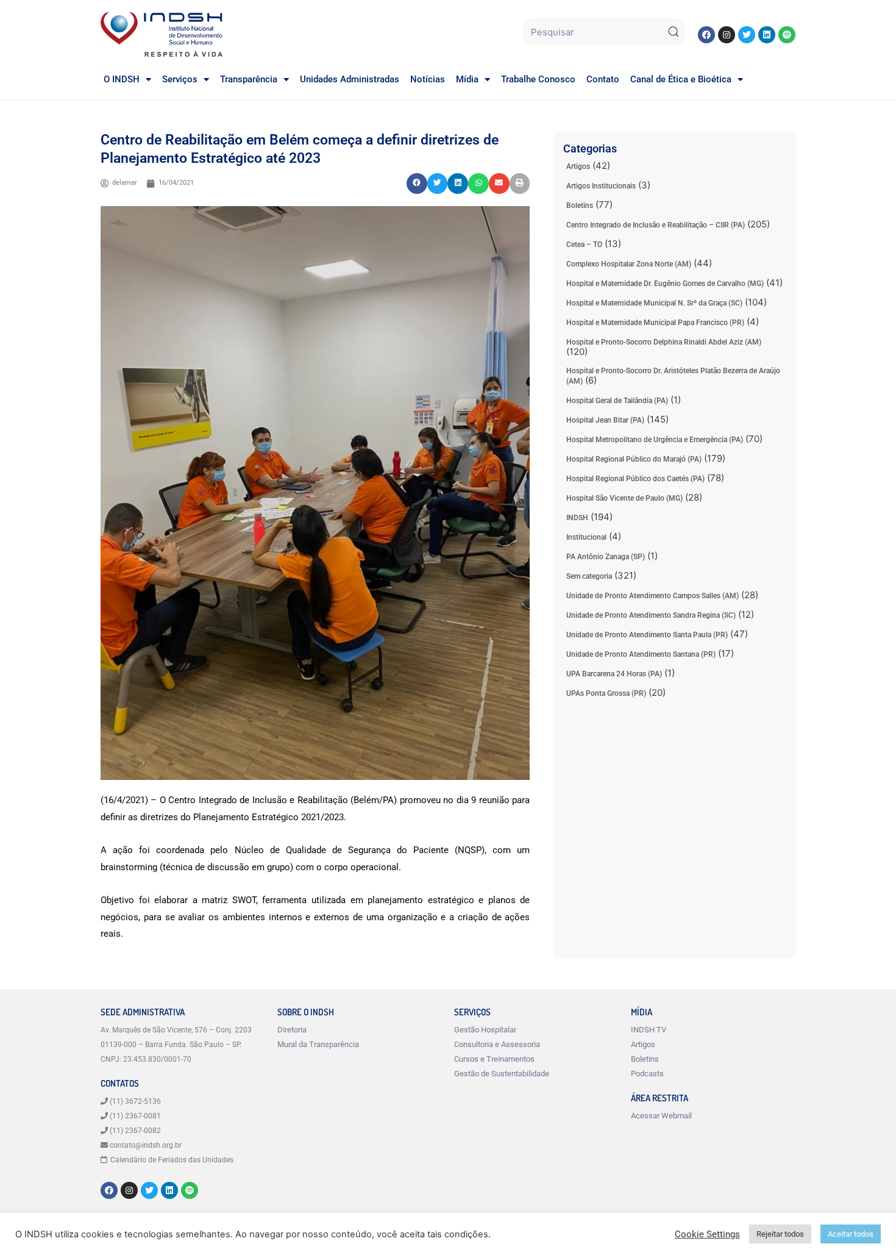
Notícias (427, 79)
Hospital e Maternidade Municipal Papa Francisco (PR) (655, 322)
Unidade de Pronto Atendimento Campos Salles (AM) (652, 596)
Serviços (179, 79)
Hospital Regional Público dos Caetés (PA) (635, 478)
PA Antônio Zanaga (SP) (605, 556)
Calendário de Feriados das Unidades (171, 1160)
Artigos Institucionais (601, 186)
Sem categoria (589, 576)
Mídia (467, 79)
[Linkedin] (766, 34)
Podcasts (647, 1073)
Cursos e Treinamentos (494, 1059)
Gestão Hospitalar (485, 1029)
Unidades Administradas (349, 79)
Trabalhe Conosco (538, 79)
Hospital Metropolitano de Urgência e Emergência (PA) (654, 439)
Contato (602, 79)
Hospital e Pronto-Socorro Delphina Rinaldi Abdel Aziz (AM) (663, 342)
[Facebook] (706, 34)
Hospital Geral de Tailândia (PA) (617, 400)
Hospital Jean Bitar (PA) (605, 420)
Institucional (586, 537)
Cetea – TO (584, 244)
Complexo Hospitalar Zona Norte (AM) (628, 264)
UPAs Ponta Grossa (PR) (606, 693)
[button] (417, 183)
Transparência (248, 79)
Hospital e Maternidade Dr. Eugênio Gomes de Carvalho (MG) (665, 283)
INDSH (577, 517)
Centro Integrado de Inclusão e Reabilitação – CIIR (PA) (655, 225)
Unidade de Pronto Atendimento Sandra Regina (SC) (651, 615)
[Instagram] (726, 34)
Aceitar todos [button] (850, 1234)
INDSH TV (648, 1029)
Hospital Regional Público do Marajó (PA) (634, 459)
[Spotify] (786, 34)
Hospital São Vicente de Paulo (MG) (624, 498)
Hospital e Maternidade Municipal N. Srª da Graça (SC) (654, 303)
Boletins (579, 205)
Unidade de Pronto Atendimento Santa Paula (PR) (647, 635)
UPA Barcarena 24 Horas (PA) (614, 674)
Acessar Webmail (661, 1115)
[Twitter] (746, 34)
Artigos (578, 166)
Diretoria (292, 1029)
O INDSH (122, 79)
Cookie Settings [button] (707, 1234)
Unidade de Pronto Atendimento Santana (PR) (641, 654)
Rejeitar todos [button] (780, 1234)
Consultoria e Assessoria (497, 1044)
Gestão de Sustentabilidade (501, 1073)
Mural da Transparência (318, 1044)
